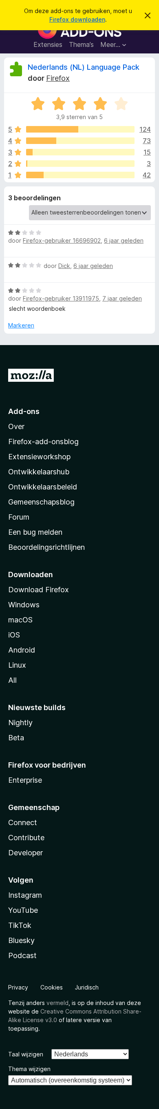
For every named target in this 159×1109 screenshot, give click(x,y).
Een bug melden (35, 532)
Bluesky (21, 940)
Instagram (25, 895)
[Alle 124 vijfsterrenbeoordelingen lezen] (80, 129)
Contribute (26, 837)
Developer (25, 852)
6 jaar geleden (124, 240)
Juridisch (87, 987)
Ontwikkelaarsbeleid (42, 487)
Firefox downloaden (77, 19)
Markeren (21, 325)
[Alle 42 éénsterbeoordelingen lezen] (80, 175)
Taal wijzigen (25, 1054)
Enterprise (25, 780)
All (12, 680)
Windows (24, 604)
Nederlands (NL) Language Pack (83, 67)
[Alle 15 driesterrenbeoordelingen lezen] (80, 152)
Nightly (20, 722)
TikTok (19, 925)
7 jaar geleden (122, 298)
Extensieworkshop (39, 456)
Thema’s (81, 44)
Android (21, 650)
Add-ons (24, 411)
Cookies (51, 987)
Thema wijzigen (29, 1068)
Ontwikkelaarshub (38, 471)
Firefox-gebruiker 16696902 (62, 240)
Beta (16, 737)
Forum (18, 517)
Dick (64, 265)
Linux (17, 665)
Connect (22, 822)
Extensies (47, 44)
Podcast (22, 955)
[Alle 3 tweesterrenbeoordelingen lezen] (80, 163)
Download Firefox (38, 589)
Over (16, 426)
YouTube (23, 910)
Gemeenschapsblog (41, 502)
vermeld (57, 1002)
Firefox (58, 78)
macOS (20, 619)
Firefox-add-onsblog (43, 441)
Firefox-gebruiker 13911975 (61, 298)
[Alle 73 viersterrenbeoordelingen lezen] (80, 140)
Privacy (18, 987)
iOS (14, 635)
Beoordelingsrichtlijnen (46, 547)
